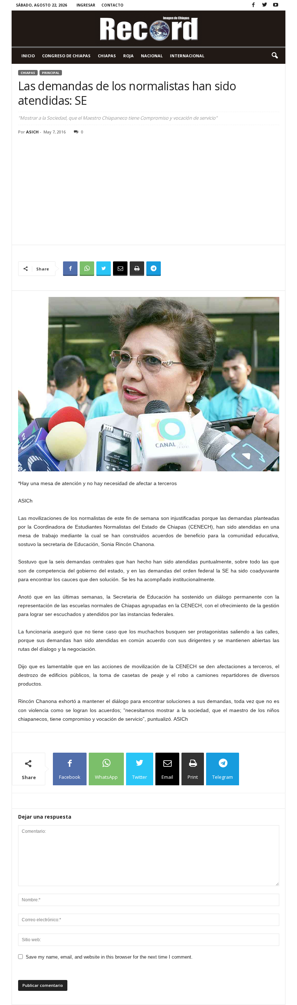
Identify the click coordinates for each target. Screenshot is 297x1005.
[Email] (120, 268)
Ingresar (85, 5)
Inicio (28, 55)
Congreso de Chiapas (66, 55)
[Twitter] (264, 5)
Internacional (187, 55)
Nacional (152, 55)
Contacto (112, 5)
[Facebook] (253, 5)
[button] (275, 56)
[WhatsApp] (87, 268)
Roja (128, 55)
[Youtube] (275, 5)
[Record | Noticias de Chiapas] (148, 28)
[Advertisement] (148, 190)
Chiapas (107, 55)
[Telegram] (153, 268)
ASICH (32, 132)
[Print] (137, 268)
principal (50, 72)
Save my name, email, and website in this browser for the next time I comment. (109, 957)
